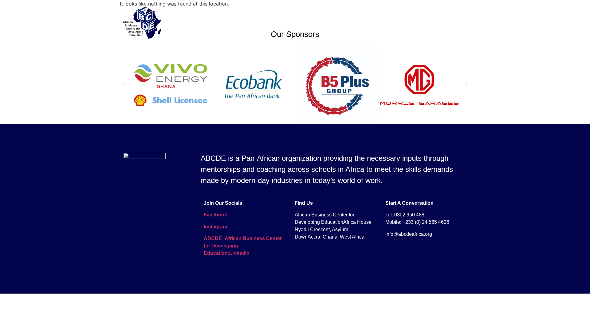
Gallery (319, 22)
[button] (124, 84)
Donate (456, 22)
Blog (344, 22)
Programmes (285, 22)
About (251, 22)
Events (368, 22)
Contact (427, 22)
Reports (397, 22)
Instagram (215, 226)
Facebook (215, 214)
